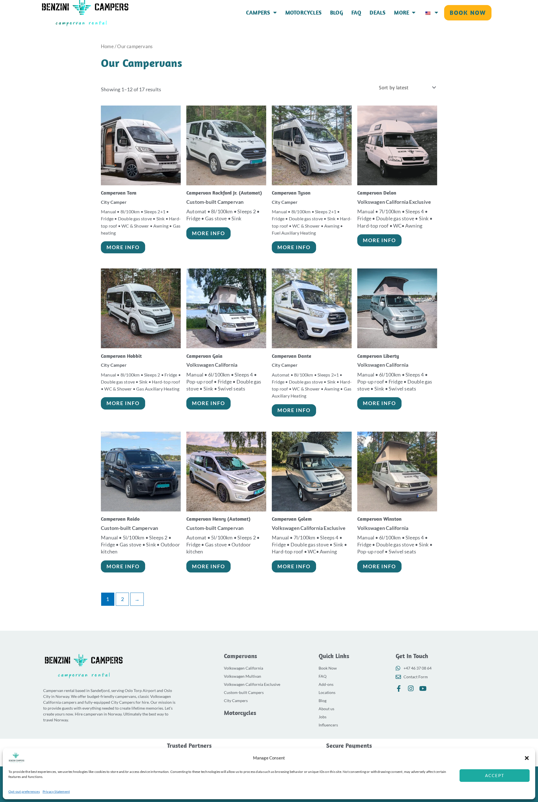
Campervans (240, 656)
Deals (378, 12)
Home (107, 46)
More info (123, 247)
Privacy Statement (56, 791)
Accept (494, 775)
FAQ (356, 12)
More (401, 12)
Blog (336, 12)
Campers (258, 12)
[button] (527, 758)
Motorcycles (303, 12)
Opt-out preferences (24, 791)
